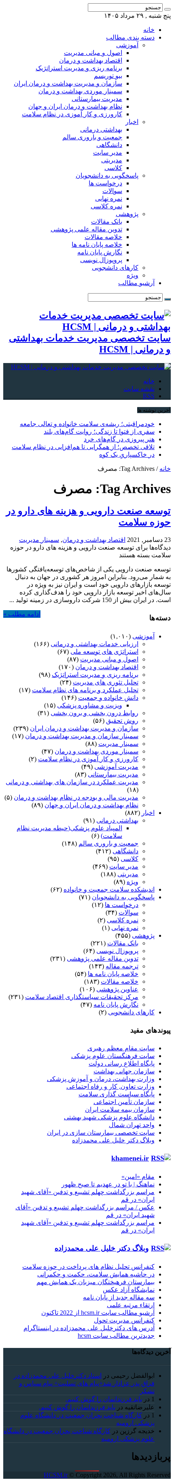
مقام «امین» (138, 1176)
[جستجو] (167, 9)
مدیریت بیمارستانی (97, 98)
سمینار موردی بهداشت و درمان (80, 91)
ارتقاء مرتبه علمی (131, 1304)
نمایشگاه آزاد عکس (129, 1289)
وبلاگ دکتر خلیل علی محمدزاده (113, 1140)
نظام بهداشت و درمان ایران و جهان (75, 106)
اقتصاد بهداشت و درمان (90, 60)
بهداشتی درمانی (101, 129)
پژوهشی (127, 213)
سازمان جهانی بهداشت (124, 1071)
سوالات (112, 190)
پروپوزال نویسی (101, 259)
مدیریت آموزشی (116, 766)
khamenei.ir (130, 1158)
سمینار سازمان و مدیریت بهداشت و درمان (81, 736)
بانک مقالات (106, 221)
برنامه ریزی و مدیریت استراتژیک (79, 68)
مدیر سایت (107, 152)
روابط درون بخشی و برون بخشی (94, 713)
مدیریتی (111, 160)
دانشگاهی (109, 144)
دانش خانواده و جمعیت (108, 697)
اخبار (131, 121)
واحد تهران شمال (132, 1124)
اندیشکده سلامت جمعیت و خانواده (109, 889)
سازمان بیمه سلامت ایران (120, 1109)
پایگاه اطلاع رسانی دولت (122, 1063)
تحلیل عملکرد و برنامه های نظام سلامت (85, 689)
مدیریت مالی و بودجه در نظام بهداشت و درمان (76, 797)
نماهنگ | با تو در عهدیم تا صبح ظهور (108, 1184)
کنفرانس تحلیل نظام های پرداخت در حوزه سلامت (88, 1266)
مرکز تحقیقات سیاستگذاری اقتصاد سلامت (81, 996)
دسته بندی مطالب (130, 37)
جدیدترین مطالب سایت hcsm (116, 1335)
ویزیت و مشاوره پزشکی (89, 705)
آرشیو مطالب (136, 282)
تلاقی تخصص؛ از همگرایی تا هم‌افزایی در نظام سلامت (83, 446)
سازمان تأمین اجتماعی (124, 1101)
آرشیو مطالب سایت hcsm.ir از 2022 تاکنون (98, 1312)
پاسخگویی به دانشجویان (107, 175)
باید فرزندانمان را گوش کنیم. (104, 1399)
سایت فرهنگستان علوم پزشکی (113, 1055)
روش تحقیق (122, 720)
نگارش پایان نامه (99, 252)
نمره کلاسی (106, 206)
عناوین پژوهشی (117, 989)
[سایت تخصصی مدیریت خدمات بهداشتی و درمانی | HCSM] (91, 366)
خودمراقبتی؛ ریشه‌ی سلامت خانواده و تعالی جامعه (87, 423)
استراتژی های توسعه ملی (104, 651)
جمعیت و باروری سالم (92, 137)
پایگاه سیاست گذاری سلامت (117, 1094)
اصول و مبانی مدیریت (93, 52)
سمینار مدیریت (39, 539)
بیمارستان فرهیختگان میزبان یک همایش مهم (95, 1281)
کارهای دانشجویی (115, 267)
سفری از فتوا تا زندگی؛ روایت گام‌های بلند (99, 431)
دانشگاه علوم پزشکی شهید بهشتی (109, 1117)
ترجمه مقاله (122, 966)
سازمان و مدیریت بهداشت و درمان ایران (68, 83)
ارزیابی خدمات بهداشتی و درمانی (94, 643)
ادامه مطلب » (21, 614)
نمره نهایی (108, 198)
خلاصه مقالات (103, 236)
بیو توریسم (108, 75)
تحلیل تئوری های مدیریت (105, 682)
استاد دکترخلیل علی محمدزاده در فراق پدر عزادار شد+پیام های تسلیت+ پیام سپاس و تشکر (84, 1383)
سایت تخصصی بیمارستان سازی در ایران (101, 1132)
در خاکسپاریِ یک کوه (127, 454)
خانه (149, 29)
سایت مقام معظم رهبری (121, 1048)
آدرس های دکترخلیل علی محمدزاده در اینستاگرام (89, 1328)
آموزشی (127, 45)
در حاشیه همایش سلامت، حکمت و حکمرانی (96, 1274)
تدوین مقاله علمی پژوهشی (86, 229)
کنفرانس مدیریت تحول (124, 1320)
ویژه (132, 275)
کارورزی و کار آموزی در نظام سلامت (72, 114)
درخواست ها (105, 183)
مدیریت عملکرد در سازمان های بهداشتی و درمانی (72, 782)
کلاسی (113, 167)
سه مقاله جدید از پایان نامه (119, 1297)
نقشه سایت (139, 388)
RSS (149, 396)
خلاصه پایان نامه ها (97, 244)
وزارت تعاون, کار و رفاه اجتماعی (110, 1086)
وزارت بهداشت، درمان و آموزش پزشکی (101, 1078)
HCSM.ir (56, 1475)
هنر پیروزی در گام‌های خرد (119, 439)
